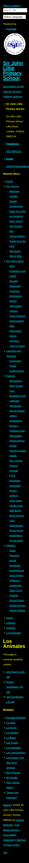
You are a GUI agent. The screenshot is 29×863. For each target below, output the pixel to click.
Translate (11, 29)
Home (9, 617)
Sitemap (21, 840)
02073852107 (13, 151)
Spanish (10, 627)
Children (10, 622)
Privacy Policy (12, 845)
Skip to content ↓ (12, 5)
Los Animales (13, 632)
